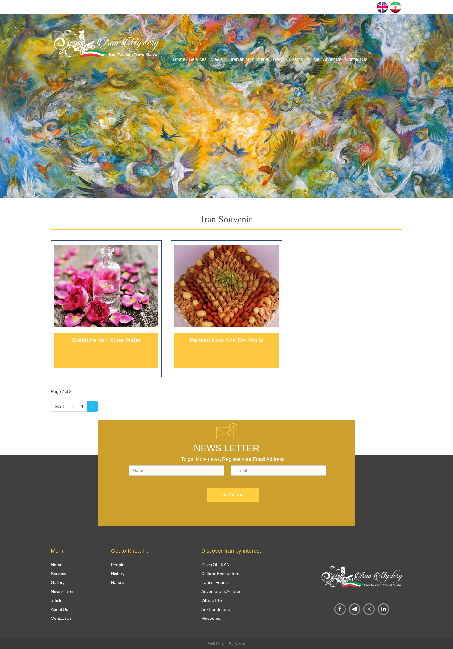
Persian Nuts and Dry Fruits (226, 340)
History (117, 573)
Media (216, 59)
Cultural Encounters (220, 573)
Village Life (211, 600)
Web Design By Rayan (226, 643)
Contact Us (356, 59)
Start (59, 406)
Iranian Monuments (250, 59)
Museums (210, 618)
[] (396, 58)
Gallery (58, 582)
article (57, 600)
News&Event (63, 591)
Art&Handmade (215, 609)
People (117, 564)
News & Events (288, 59)
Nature (117, 582)
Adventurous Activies (221, 591)
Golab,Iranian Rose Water (106, 340)
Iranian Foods (214, 582)
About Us (332, 59)
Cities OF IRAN (215, 564)
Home (179, 59)
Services (198, 59)
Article (313, 59)
